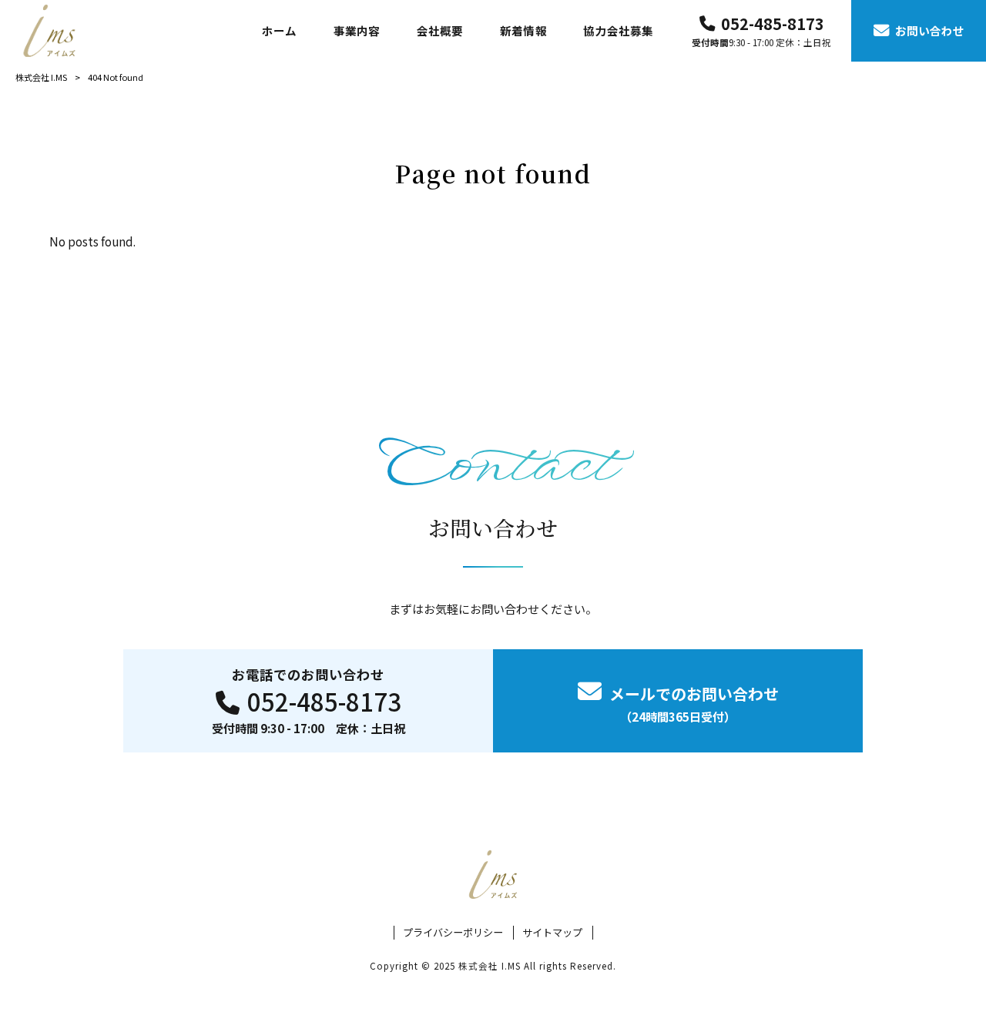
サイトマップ (552, 933)
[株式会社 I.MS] (49, 30)
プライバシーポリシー (453, 933)
